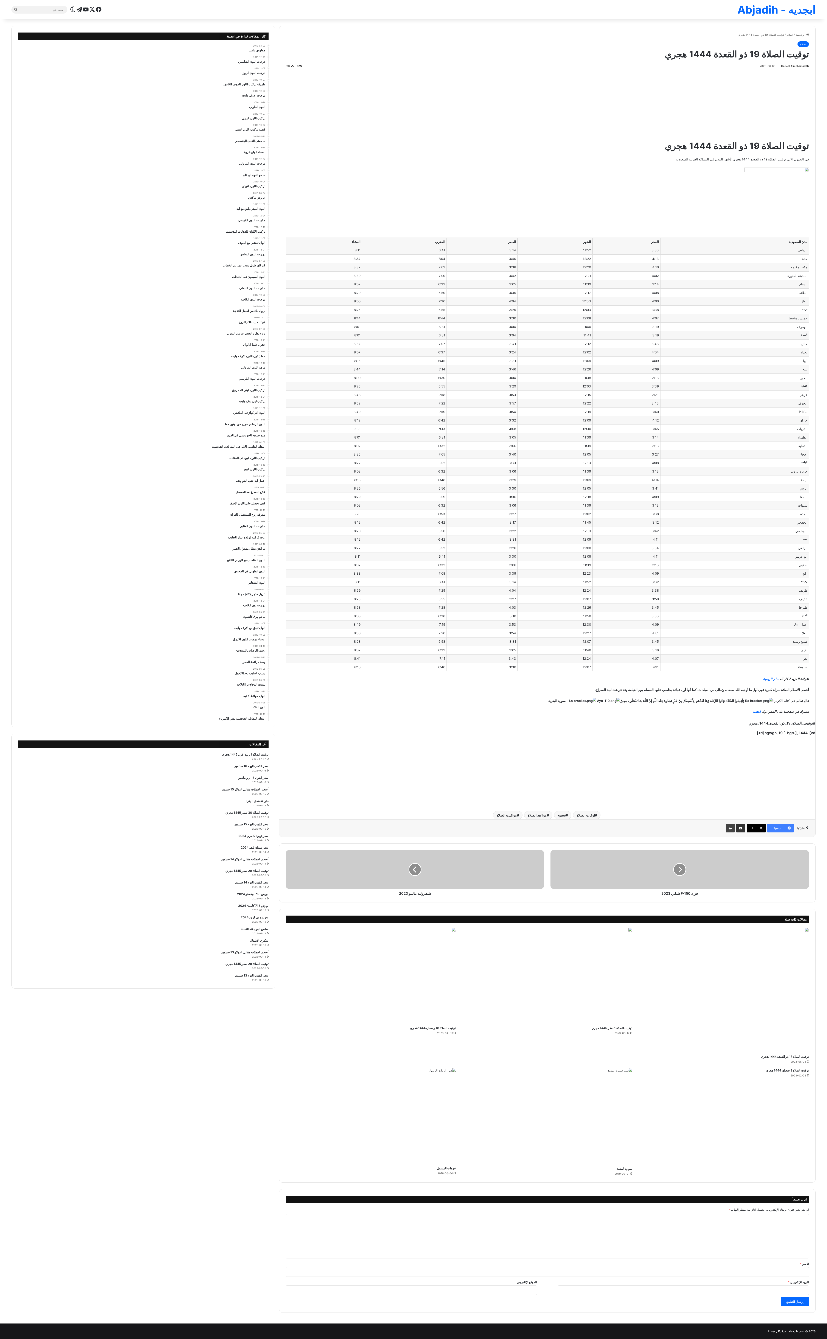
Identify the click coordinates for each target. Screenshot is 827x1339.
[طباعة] (730, 828)
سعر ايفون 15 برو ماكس (253, 777)
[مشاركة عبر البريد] (740, 828)
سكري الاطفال (259, 940)
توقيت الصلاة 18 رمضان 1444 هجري (433, 1028)
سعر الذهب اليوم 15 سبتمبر (251, 824)
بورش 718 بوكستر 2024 (253, 894)
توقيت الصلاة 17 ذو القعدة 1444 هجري (785, 1056)
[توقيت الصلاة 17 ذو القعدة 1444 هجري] (724, 990)
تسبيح (562, 815)
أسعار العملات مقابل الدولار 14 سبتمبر (245, 859)
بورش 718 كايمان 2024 (253, 905)
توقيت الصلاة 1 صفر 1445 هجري (612, 1028)
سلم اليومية (771, 679)
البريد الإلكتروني (798, 1282)
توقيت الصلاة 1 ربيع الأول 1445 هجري (245, 754)
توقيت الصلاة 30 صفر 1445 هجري (247, 812)
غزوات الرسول (446, 1168)
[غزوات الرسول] (371, 1116)
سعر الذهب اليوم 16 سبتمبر (251, 766)
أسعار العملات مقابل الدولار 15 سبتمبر (245, 789)
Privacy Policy (777, 1331)
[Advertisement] (547, 103)
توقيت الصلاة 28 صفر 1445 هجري (247, 964)
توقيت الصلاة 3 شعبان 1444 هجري (787, 1070)
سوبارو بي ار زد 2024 (255, 917)
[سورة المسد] (547, 1116)
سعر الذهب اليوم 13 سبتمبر (251, 975)
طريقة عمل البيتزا (257, 801)
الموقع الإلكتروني (527, 1282)
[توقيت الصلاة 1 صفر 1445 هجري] (547, 975)
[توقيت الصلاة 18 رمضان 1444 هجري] (371, 975)
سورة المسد (624, 1168)
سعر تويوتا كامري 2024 (253, 836)
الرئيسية (801, 34)
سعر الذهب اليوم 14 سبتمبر (251, 882)
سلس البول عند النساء (255, 929)
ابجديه (756, 711)
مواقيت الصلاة (506, 815)
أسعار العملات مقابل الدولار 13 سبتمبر (245, 952)
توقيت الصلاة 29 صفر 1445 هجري (247, 870)
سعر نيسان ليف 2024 (255, 847)
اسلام (790, 34)
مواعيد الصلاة (537, 815)
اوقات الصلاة (586, 815)
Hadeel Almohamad (793, 66)
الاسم (804, 1264)
